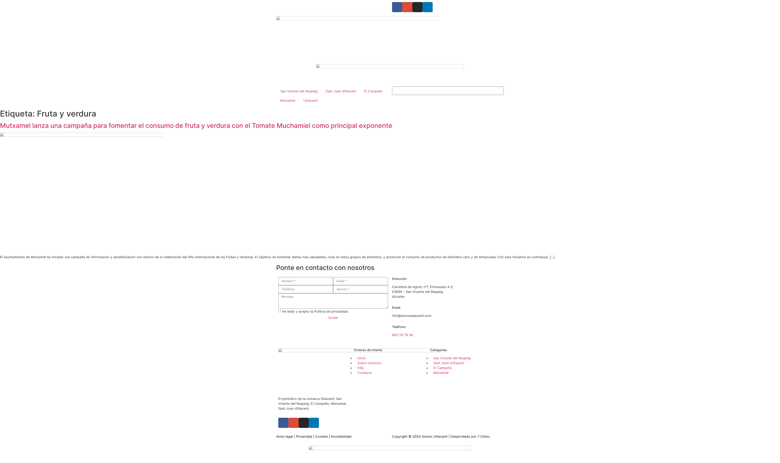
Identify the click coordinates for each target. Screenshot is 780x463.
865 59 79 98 (402, 335)
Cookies (321, 436)
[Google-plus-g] (407, 7)
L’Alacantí (310, 100)
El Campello (373, 91)
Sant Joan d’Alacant (341, 91)
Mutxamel (287, 100)
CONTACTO (327, 4)
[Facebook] (397, 7)
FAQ (312, 4)
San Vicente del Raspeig (298, 91)
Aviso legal (284, 436)
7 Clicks (484, 436)
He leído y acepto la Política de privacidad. (315, 311)
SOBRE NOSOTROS (291, 4)
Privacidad (304, 436)
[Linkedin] (427, 7)
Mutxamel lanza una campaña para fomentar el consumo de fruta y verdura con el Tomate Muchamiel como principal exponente (196, 126)
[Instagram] (417, 7)
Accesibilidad (341, 436)
